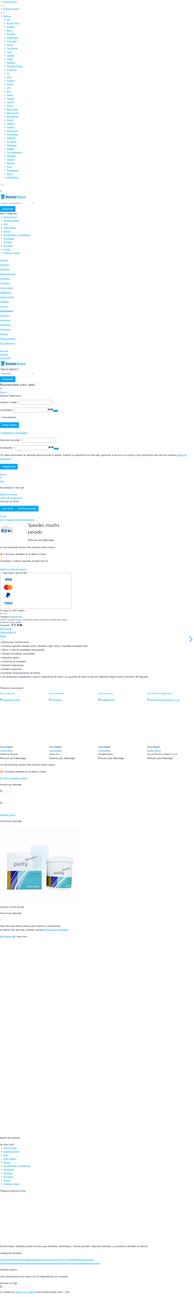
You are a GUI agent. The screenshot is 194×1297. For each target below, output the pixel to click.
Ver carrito (7, 508)
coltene (18, 620)
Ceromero (58, 1260)
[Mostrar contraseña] (55, 411)
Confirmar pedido (27, 508)
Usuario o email (9, 402)
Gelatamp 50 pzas (9, 754)
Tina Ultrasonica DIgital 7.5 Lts (162, 754)
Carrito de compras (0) (11, 498)
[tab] (97, 629)
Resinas (81, 1263)
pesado (3, 622)
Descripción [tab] (6, 629)
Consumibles (6, 750)
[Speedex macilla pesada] (97, 865)
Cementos (48, 1260)
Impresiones (28, 520)
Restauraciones (92, 1263)
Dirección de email (11, 440)
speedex (18, 622)
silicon (12, 622)
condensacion (27, 620)
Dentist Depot (44, 620)
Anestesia (22, 1260)
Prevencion (71, 1263)
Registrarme (8, 466)
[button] (3, 474)
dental (36, 620)
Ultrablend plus (105, 754)
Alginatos (13, 1260)
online (64, 620)
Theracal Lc (55, 754)
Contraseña (7, 410)
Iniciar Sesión (9, 425)
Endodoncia (81, 1260)
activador (11, 620)
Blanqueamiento (35, 1260)
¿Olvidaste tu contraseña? (14, 432)
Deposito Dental (14, 520)
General (19, 1263)
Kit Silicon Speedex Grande (13, 778)
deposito (53, 620)
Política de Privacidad (56, 929)
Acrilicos (4, 1260)
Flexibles (10, 1263)
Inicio (2, 520)
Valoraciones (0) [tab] (8, 632)
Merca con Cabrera (26, 1292)
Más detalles (6, 936)
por (7, 622)
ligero (59, 620)
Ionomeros (49, 1263)
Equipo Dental (154, 750)
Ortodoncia (60, 1263)
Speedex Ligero (7, 815)
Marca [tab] (3, 636)
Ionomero (39, 1263)
